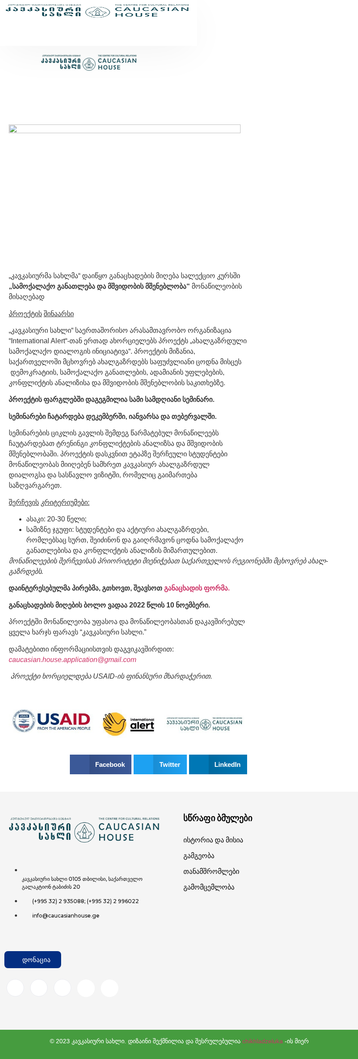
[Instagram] (39, 988)
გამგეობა (198, 855)
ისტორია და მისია (213, 840)
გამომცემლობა (208, 887)
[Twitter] (62, 988)
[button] (82, 30)
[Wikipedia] (109, 988)
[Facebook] (15, 988)
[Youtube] (86, 988)
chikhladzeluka (262, 1041)
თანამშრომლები (211, 871)
